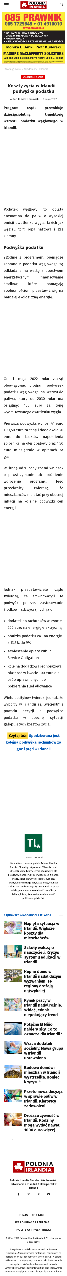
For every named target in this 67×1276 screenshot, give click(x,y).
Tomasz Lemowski (28, 99)
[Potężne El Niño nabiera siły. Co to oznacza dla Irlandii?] (13, 1028)
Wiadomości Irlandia (36, 69)
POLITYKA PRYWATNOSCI (33, 1230)
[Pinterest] (28, 1194)
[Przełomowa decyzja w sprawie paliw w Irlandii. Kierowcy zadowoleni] (13, 1095)
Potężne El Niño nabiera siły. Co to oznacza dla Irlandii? (43, 1029)
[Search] (62, 5)
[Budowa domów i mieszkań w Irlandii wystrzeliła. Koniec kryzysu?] (13, 1071)
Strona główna (12, 69)
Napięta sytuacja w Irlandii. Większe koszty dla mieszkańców (41, 930)
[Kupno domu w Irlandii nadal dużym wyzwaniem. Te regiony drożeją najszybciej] (13, 975)
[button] (6, 5)
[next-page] (12, 1139)
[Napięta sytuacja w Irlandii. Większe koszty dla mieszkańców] (13, 927)
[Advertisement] (33, 169)
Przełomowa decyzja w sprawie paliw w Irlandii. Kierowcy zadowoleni (43, 1098)
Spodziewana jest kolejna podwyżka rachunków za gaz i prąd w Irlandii (33, 742)
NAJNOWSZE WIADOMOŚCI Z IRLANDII (27, 915)
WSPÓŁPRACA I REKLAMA (32, 1222)
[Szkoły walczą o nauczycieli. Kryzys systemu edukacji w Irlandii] (13, 951)
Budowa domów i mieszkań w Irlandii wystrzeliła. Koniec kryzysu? (42, 1074)
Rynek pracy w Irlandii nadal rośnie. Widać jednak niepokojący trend (43, 1007)
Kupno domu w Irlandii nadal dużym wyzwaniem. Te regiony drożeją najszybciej (42, 981)
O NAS (23, 1215)
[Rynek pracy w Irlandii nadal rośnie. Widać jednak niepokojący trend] (13, 1004)
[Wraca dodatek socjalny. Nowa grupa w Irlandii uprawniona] (13, 1047)
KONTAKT (38, 1215)
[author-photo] (33, 852)
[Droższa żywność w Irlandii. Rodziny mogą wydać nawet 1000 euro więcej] (13, 1119)
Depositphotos (54, 1271)
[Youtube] (48, 1194)
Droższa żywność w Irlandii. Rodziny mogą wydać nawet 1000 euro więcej (42, 1122)
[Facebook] (18, 1194)
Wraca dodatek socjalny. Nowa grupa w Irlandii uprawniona (43, 1050)
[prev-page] (6, 1139)
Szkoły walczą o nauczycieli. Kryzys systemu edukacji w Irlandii (42, 954)
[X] (38, 1194)
